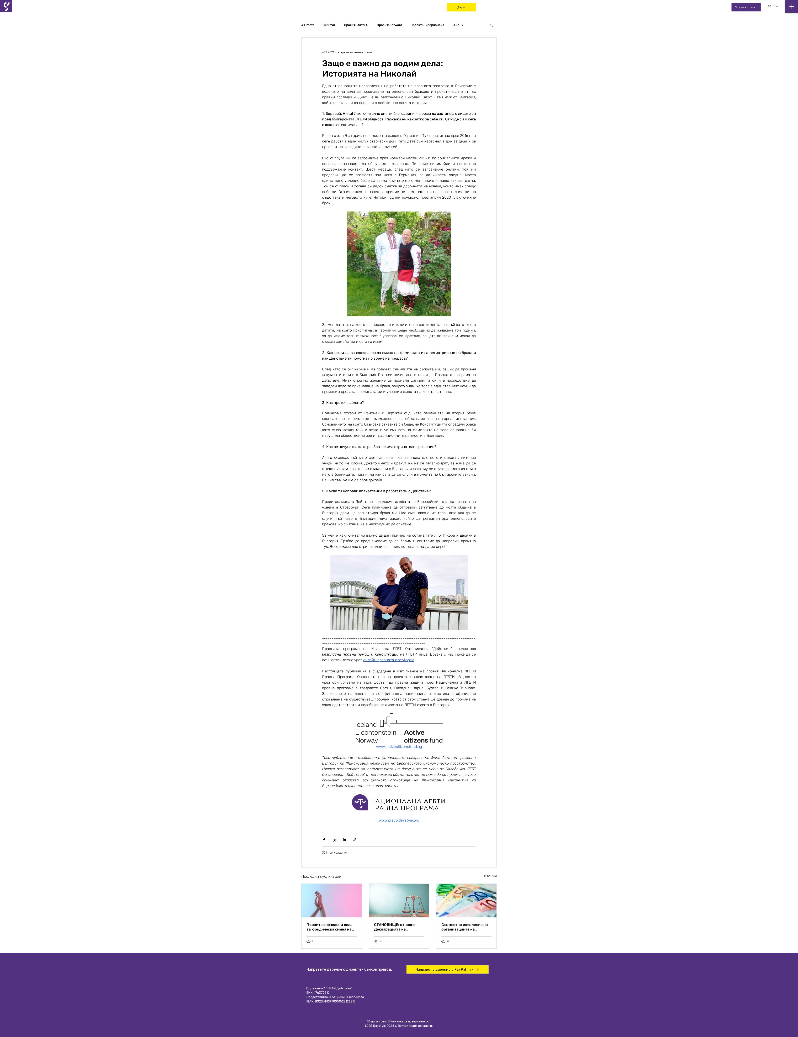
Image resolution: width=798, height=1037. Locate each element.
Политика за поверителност (410, 1021)
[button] (491, 25)
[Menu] (791, 6)
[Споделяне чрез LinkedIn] (344, 840)
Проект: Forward (389, 25)
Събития (329, 25)
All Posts (307, 25)
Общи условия (377, 1021)
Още (456, 25)
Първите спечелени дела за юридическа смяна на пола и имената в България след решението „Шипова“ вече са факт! (331, 927)
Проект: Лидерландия (427, 25)
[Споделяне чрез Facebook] (324, 840)
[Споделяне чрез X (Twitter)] (334, 840)
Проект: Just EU (356, 25)
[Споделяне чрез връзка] (355, 840)
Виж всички (489, 876)
